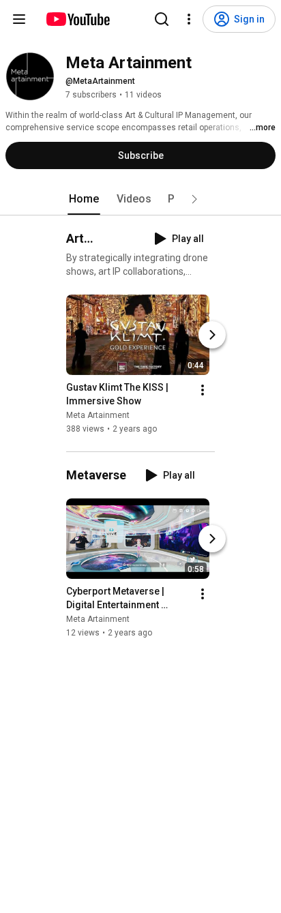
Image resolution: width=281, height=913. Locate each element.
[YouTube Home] (77, 19)
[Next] (212, 334)
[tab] (84, 199)
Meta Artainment (98, 415)
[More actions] (202, 390)
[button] (194, 199)
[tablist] (140, 199)
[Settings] (189, 19)
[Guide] (19, 19)
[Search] (161, 19)
